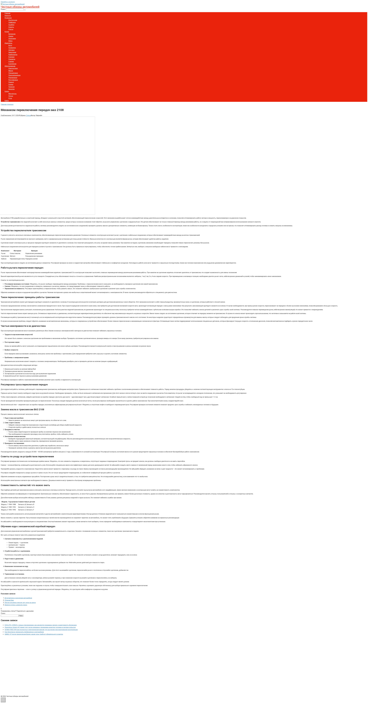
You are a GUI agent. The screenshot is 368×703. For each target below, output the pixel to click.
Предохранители (14, 75)
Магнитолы (12, 94)
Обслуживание (10, 66)
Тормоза (11, 87)
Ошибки (11, 25)
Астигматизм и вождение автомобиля (18, 598)
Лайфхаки (12, 22)
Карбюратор (12, 55)
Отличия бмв (9, 600)
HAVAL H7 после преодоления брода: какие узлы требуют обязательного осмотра (34, 634)
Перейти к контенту (8, 2)
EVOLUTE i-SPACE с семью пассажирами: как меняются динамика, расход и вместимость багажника (41, 625)
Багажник (12, 34)
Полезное (8, 18)
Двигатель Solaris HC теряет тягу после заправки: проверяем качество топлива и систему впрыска (40, 627)
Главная (7, 13)
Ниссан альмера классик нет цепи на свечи (20, 603)
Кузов (7, 32)
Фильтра (11, 89)
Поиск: (3, 9)
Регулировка (13, 80)
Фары (10, 41)
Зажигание (12, 52)
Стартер (11, 61)
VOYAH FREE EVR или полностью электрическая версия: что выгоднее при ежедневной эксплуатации (41, 630)
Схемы (10, 84)
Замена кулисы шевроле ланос (16, 605)
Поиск (3, 613)
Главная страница (7, 104)
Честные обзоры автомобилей (20, 6)
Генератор (12, 48)
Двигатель (8, 43)
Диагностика (13, 68)
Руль (10, 98)
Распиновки (12, 78)
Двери (10, 36)
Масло (10, 71)
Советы (11, 27)
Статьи (10, 29)
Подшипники (13, 73)
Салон (7, 91)
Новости (8, 15)
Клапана (11, 57)
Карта (7, 101)
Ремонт (11, 82)
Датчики (11, 50)
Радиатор (11, 59)
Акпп (10, 45)
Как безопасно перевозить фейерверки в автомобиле (24, 632)
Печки (10, 96)
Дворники (12, 38)
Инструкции (12, 20)
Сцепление (12, 64)
